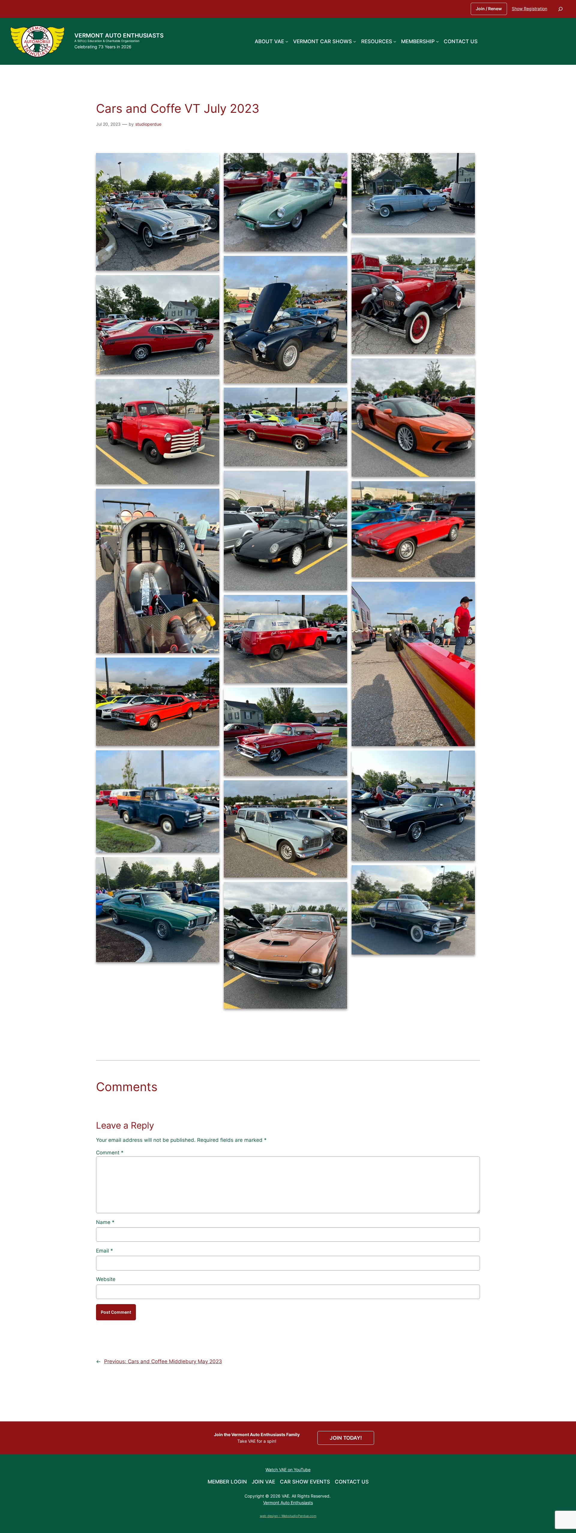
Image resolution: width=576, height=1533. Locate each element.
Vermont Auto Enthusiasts (119, 35)
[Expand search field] (560, 8)
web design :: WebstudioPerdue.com (288, 1516)
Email (104, 1251)
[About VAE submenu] (286, 41)
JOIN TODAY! (346, 1438)
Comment (110, 1153)
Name (105, 1222)
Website (106, 1279)
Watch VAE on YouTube (288, 1469)
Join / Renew (489, 8)
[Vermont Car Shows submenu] (354, 41)
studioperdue (148, 124)
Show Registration (529, 8)
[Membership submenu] (437, 41)
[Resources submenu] (394, 41)
